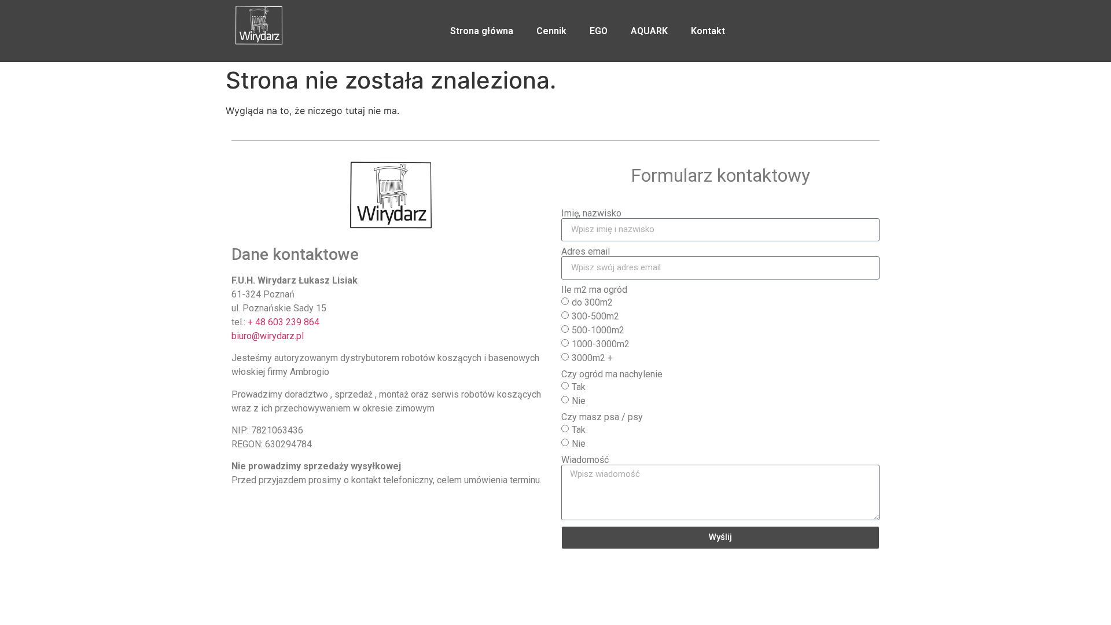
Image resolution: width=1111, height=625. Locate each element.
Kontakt (708, 30)
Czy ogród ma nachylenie (612, 374)
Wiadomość (585, 460)
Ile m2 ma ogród (594, 290)
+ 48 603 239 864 (283, 322)
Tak (579, 386)
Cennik (551, 30)
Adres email (585, 251)
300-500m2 (595, 316)
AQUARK (649, 30)
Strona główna (481, 30)
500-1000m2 (598, 330)
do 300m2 (592, 302)
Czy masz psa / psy (602, 417)
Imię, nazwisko (591, 213)
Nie (579, 400)
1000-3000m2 (601, 344)
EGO (599, 30)
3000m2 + (592, 357)
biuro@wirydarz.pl (267, 335)
